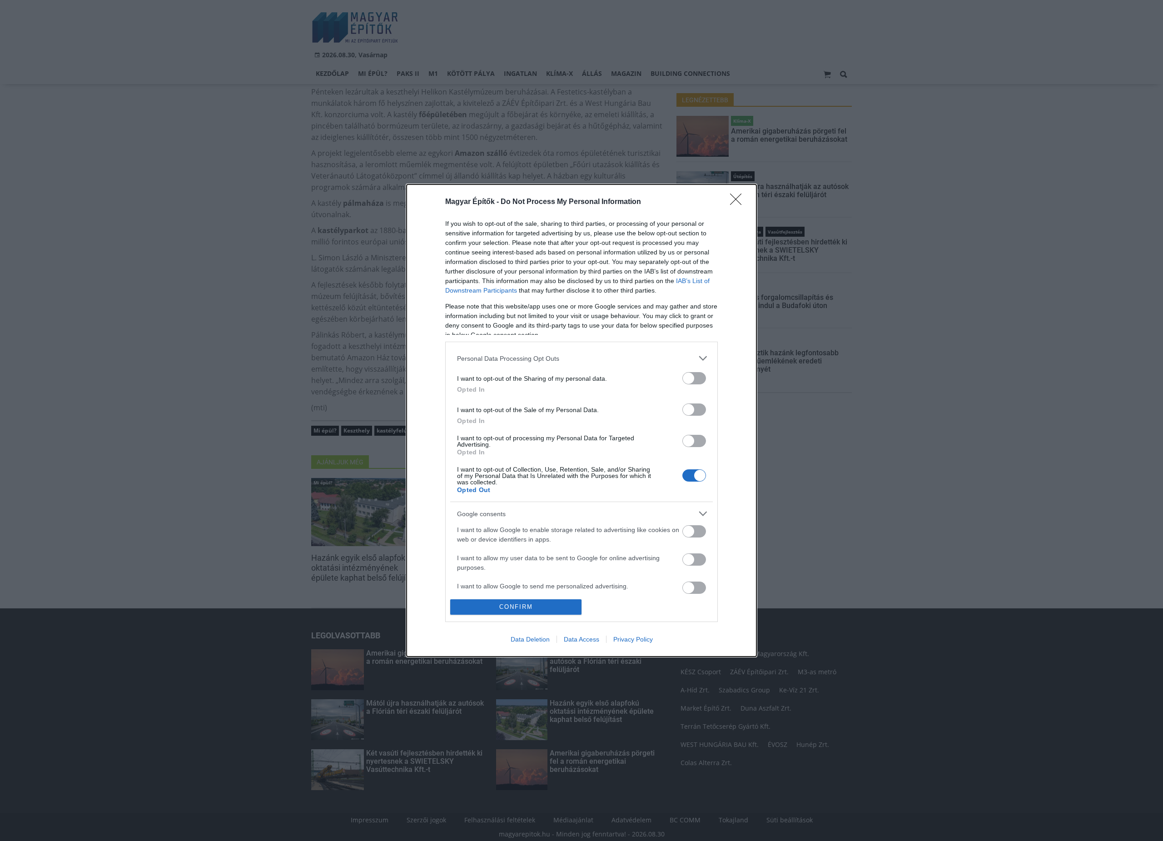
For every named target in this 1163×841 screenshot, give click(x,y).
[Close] (738, 202)
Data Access (581, 639)
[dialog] (581, 420)
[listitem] (581, 358)
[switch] (694, 378)
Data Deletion (530, 639)
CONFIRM (516, 606)
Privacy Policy (633, 639)
